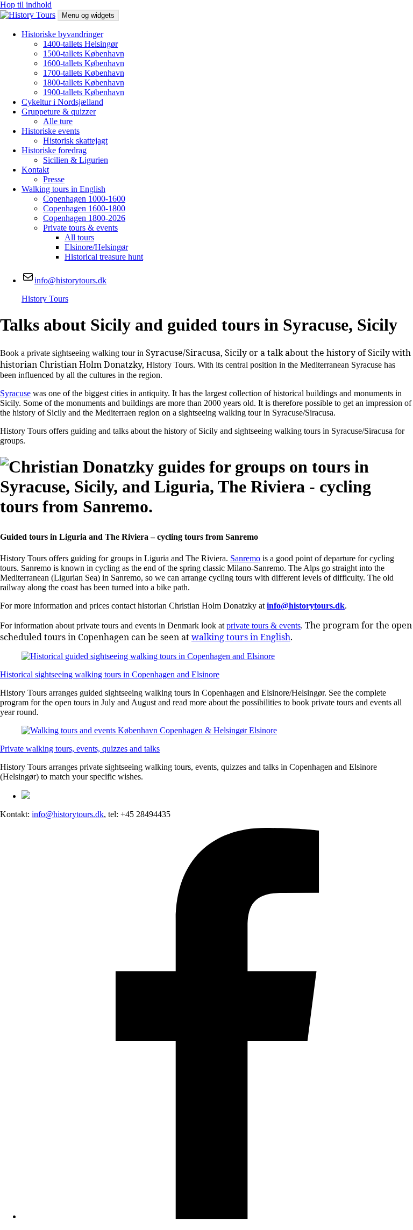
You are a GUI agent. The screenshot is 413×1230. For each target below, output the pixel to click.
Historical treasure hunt (104, 256)
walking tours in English (240, 637)
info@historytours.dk (68, 814)
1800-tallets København (83, 82)
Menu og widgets (88, 15)
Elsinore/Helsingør (96, 247)
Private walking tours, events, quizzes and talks (80, 748)
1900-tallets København (83, 92)
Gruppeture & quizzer (59, 111)
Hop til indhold (26, 4)
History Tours (45, 298)
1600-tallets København (83, 63)
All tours (79, 237)
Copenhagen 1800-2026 (84, 218)
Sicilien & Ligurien (75, 160)
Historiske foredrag (54, 150)
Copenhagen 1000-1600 (84, 198)
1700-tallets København (83, 72)
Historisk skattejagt (75, 140)
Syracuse (15, 393)
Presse (54, 179)
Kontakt (35, 169)
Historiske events (51, 130)
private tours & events (263, 625)
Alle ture (58, 121)
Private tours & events (80, 227)
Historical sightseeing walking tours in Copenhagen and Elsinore (109, 674)
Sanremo (245, 558)
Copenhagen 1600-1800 (84, 208)
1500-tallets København (83, 53)
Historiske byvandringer (62, 34)
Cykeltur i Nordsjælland (62, 101)
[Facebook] (217, 1216)
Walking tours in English (63, 189)
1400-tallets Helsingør (80, 43)
